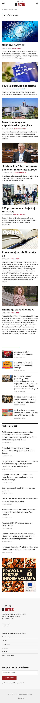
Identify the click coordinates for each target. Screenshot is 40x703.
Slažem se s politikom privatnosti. (14, 683)
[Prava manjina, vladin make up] (20, 239)
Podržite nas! (6, 637)
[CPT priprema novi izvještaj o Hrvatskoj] (20, 194)
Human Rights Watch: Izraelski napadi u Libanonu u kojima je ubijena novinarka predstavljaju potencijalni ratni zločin (18, 536)
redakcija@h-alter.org (13, 616)
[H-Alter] (20, 3)
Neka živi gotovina (13, 45)
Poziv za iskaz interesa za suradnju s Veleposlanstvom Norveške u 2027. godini (26, 412)
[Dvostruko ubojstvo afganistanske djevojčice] (20, 108)
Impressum (5, 648)
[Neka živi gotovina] (20, 31)
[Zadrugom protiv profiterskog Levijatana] (7, 354)
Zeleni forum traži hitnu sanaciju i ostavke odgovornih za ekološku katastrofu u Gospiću (19, 512)
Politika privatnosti (8, 655)
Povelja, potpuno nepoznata (19, 85)
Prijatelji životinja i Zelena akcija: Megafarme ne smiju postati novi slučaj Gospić (25, 399)
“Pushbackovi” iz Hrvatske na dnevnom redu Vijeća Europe (19, 168)
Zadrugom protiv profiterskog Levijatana (23, 353)
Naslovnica (5, 9)
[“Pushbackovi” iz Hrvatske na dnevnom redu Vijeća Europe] (20, 153)
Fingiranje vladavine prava (18, 309)
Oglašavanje (6, 644)
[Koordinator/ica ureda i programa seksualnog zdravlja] (7, 365)
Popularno (29, 346)
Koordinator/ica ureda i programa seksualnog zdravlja (23, 365)
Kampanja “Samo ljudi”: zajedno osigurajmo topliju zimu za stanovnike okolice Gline (20, 548)
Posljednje (11, 346)
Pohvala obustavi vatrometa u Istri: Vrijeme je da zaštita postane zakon (20, 500)
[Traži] (37, 3)
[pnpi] (19, 591)
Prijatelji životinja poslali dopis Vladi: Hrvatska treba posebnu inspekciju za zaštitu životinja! (17, 477)
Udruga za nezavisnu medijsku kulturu (14, 633)
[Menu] (3, 3)
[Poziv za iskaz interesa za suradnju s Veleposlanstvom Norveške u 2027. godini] (7, 412)
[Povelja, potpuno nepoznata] (20, 72)
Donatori (4, 640)
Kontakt (4, 651)
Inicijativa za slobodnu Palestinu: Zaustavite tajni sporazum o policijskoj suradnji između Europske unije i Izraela (20, 463)
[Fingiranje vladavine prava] (20, 296)
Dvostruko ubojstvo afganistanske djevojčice (17, 123)
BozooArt (21, 698)
